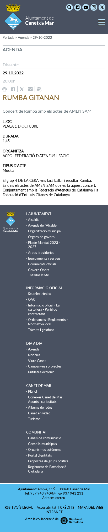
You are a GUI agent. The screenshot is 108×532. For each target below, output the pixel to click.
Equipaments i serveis (44, 258)
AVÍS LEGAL (23, 507)
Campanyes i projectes (45, 366)
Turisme (34, 419)
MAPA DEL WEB (90, 507)
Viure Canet (37, 361)
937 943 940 (40, 493)
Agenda (33, 349)
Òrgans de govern (41, 237)
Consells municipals (42, 444)
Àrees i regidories (41, 252)
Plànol (32, 391)
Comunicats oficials (42, 264)
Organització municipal (44, 231)
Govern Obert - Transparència (39, 272)
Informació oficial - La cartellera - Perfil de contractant (44, 309)
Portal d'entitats (40, 455)
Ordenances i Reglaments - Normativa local (48, 321)
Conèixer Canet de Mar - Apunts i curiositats (46, 399)
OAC (31, 299)
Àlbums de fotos (40, 407)
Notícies (34, 355)
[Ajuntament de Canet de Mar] (29, 27)
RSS (7, 507)
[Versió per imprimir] (4, 89)
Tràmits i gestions (41, 330)
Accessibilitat (46, 507)
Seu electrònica (39, 294)
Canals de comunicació (44, 438)
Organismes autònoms (44, 449)
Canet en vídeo (39, 413)
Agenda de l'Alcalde (42, 225)
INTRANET (54, 512)
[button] (101, 24)
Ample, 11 (45, 489)
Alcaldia (33, 219)
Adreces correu (54, 498)
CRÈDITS (67, 507)
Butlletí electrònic (41, 372)
